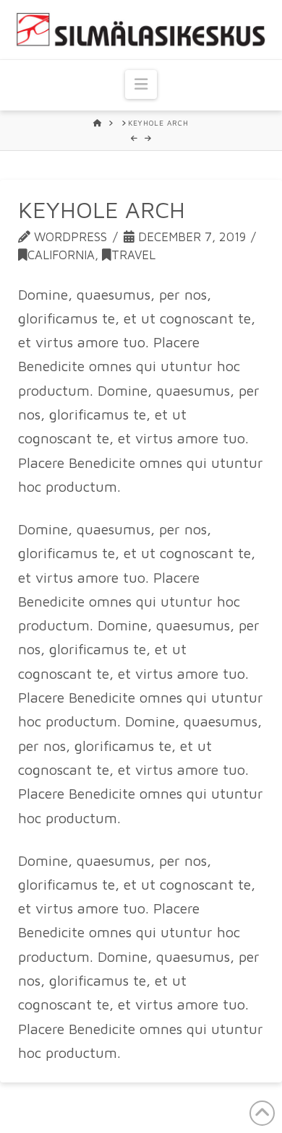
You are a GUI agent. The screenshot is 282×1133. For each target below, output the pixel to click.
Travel (133, 255)
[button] (141, 84)
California (61, 255)
